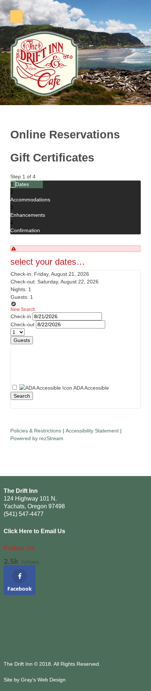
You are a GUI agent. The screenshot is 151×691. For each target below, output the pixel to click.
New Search (23, 309)
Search (22, 396)
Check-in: (22, 274)
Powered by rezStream (36, 438)
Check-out (23, 324)
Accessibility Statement (92, 431)
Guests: (20, 297)
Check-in (22, 316)
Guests (22, 340)
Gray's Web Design (43, 680)
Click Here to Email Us (34, 531)
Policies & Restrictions (35, 431)
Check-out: (23, 282)
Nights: (19, 289)
